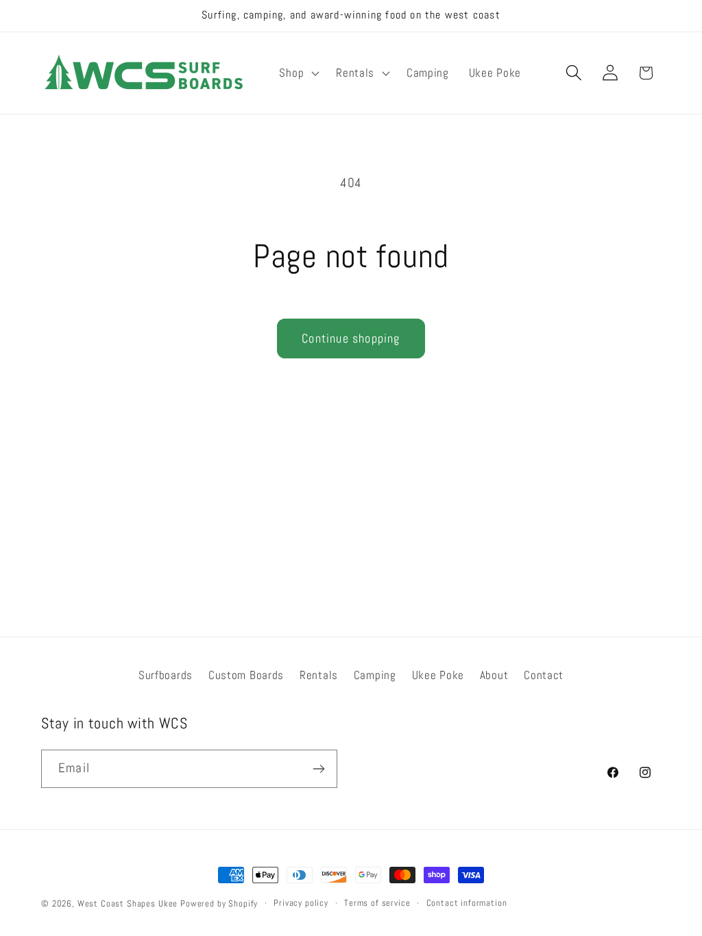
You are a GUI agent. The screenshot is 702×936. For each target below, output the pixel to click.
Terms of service (377, 903)
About (494, 675)
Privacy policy (301, 903)
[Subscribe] (318, 769)
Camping (375, 675)
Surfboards (165, 675)
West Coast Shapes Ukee (127, 903)
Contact (544, 675)
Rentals (319, 675)
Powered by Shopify (219, 903)
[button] (297, 73)
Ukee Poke (438, 675)
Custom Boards (246, 675)
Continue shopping (351, 338)
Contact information (466, 903)
